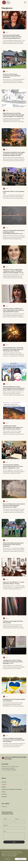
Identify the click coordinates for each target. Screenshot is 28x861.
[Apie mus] (25, 782)
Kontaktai (4, 796)
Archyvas (4, 794)
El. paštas (5, 825)
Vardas (5, 818)
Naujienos (4, 784)
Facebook (4, 806)
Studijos (4, 787)
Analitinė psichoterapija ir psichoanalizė (12, 789)
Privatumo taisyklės (11, 855)
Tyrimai (3, 791)
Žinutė (4, 831)
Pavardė (17, 818)
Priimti (20, 859)
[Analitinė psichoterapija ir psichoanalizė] (25, 789)
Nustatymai (7, 859)
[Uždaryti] (26, 851)
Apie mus (4, 782)
